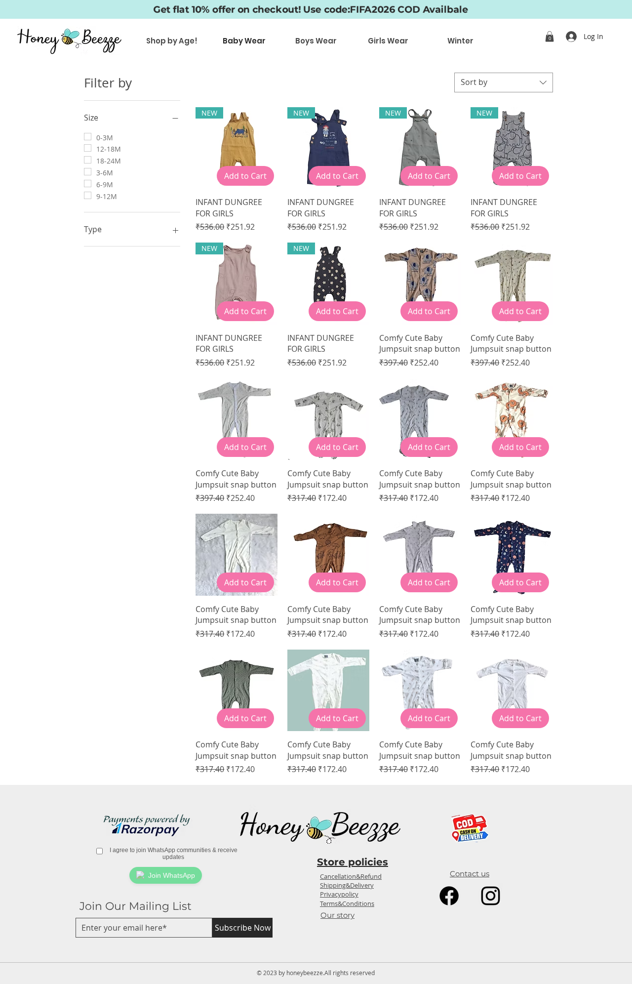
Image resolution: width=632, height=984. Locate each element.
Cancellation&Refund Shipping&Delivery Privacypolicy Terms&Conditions (351, 890)
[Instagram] (490, 895)
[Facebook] (449, 895)
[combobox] (503, 82)
